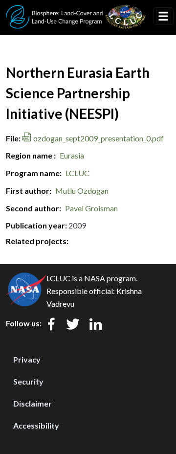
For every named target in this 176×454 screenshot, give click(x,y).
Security (28, 381)
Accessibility (36, 425)
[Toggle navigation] (163, 16)
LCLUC (77, 173)
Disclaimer (32, 403)
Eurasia (72, 155)
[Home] (76, 11)
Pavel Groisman (91, 208)
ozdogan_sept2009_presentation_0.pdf (98, 138)
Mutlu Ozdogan (82, 190)
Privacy (27, 359)
